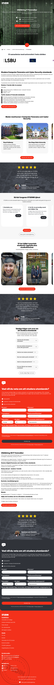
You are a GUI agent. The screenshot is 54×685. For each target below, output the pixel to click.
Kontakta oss (35, 25)
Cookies (12, 648)
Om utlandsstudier (6, 627)
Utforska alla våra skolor (27, 157)
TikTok (10, 659)
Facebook (16, 655)
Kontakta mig (27, 441)
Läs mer (18, 215)
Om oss (3, 635)
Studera (8, 49)
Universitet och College (7, 619)
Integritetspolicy (5, 648)
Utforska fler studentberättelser (27, 289)
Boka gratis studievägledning (22, 25)
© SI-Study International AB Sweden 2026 (27, 679)
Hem (4, 49)
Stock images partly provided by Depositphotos (27, 676)
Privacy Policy (31, 444)
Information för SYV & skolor (8, 640)
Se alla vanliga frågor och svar (27, 372)
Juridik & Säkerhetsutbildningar (18, 49)
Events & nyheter (5, 642)
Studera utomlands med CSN (8, 622)
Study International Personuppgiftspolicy (25, 435)
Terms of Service (38, 444)
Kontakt (3, 637)
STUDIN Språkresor (6, 645)
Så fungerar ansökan (6, 630)
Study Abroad (5, 624)
